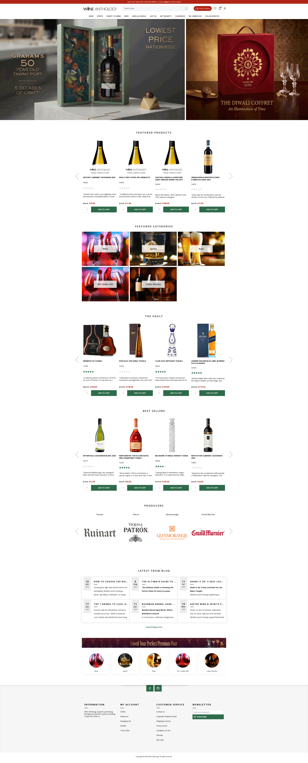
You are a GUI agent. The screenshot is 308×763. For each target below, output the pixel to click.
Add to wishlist (100, 156)
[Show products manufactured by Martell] (208, 532)
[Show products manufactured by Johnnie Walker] (172, 532)
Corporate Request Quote (166, 716)
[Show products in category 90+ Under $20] (183, 660)
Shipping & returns (163, 721)
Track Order (125, 730)
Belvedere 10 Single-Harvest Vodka (171, 456)
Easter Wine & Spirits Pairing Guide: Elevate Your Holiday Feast (207, 604)
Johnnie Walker (172, 514)
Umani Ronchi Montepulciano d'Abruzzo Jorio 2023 (205, 178)
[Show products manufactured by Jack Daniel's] (136, 532)
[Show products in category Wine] (96, 660)
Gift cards (160, 740)
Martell (208, 514)
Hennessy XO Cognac (92, 361)
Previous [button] (77, 176)
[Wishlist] (215, 8)
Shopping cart (125, 721)
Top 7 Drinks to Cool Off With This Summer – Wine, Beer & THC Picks (111, 604)
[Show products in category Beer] (154, 660)
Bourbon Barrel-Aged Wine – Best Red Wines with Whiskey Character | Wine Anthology (159, 604)
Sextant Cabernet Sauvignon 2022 (99, 177)
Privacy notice (161, 726)
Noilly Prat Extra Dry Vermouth (134, 177)
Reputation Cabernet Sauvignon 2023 (206, 457)
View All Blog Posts (154, 627)
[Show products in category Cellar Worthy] (212, 660)
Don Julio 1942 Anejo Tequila (132, 361)
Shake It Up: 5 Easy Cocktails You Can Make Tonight (207, 581)
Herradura (100, 514)
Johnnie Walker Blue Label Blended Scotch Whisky (208, 362)
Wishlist (123, 726)
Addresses (124, 716)
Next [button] (230, 176)
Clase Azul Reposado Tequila (169, 361)
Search (186, 8)
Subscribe (202, 717)
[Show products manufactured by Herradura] (100, 532)
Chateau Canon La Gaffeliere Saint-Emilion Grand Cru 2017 (169, 178)
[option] (100, 176)
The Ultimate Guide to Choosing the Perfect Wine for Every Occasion (159, 581)
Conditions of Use (163, 730)
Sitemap (159, 735)
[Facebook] (150, 688)
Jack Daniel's (136, 514)
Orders (123, 712)
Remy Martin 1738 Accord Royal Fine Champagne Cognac (134, 457)
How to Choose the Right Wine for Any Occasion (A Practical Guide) (111, 581)
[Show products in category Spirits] (125, 660)
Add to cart (104, 209)
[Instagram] (158, 688)
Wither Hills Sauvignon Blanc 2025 (99, 456)
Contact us (160, 712)
